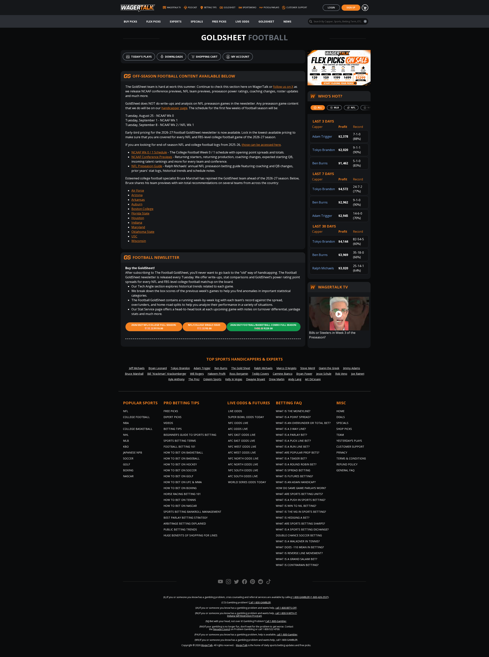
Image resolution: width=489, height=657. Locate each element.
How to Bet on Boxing (180, 488)
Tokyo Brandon (323, 150)
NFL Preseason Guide (146, 166)
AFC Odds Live (238, 429)
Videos (168, 423)
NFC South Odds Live (243, 470)
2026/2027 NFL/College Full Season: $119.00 (153, 326)
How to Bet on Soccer (180, 470)
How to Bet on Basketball (183, 452)
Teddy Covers (260, 373)
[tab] (318, 107)
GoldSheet (266, 21)
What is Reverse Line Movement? (299, 553)
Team (340, 435)
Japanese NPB (132, 452)
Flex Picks (153, 21)
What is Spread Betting (293, 470)
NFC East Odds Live (241, 435)
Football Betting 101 (179, 446)
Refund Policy (346, 464)
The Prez (193, 379)
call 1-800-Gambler (287, 634)
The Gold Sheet (240, 368)
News (287, 21)
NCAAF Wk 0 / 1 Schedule (149, 152)
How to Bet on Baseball (182, 458)
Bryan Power (304, 373)
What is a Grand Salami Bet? (296, 559)
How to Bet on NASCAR (180, 506)
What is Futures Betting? (294, 476)
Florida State (140, 213)
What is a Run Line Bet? (292, 446)
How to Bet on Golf (178, 476)
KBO (126, 446)
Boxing (128, 470)
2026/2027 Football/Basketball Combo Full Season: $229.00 (263, 326)
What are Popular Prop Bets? (297, 452)
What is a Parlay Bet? (291, 435)
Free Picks (219, 21)
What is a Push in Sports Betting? (300, 500)
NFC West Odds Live (242, 446)
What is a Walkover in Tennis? (298, 541)
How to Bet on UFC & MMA (183, 482)
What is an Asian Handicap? (296, 482)
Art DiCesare (313, 379)
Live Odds (242, 21)
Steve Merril (307, 368)
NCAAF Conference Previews (151, 157)
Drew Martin (276, 379)
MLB (126, 440)
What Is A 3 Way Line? (291, 429)
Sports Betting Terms (180, 440)
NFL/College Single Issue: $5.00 (204, 326)
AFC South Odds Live (243, 476)
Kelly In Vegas (233, 379)
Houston (137, 218)
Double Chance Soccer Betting (299, 535)
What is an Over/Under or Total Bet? (303, 423)
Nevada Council (221, 629)
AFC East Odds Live (241, 440)
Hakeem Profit (217, 373)
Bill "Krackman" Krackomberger (166, 373)
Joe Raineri (357, 373)
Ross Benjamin (238, 373)
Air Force (137, 190)
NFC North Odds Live (243, 458)
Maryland (138, 227)
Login (331, 7)
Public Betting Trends (180, 529)
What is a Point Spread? (293, 417)
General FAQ (345, 470)
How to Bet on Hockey (180, 464)
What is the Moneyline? (293, 411)
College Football (136, 417)
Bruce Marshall (134, 373)
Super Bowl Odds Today (246, 417)
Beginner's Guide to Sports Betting (190, 435)
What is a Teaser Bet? (291, 458)
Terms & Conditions (351, 458)
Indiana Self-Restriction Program (244, 615)
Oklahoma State (142, 232)
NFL (125, 411)
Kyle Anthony (176, 379)
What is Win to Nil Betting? (296, 506)
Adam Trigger (322, 136)
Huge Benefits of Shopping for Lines (190, 535)
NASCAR (128, 476)
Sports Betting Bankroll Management (192, 511)
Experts (175, 21)
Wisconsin (138, 241)
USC (134, 236)
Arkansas (138, 200)
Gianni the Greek (329, 368)
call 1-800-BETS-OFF (286, 607)
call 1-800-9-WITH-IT (286, 613)
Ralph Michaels (323, 268)
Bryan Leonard (157, 368)
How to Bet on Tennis (180, 500)
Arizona (136, 195)
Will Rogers (197, 373)
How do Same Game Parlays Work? (301, 488)
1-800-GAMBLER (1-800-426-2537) (310, 597)
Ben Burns (320, 163)
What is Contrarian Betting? (297, 565)
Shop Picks (344, 429)
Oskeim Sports (212, 379)
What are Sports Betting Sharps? (300, 523)
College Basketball (137, 429)
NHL (126, 435)
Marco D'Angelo (286, 368)
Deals (340, 417)
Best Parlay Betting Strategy (185, 517)
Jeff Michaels (137, 368)
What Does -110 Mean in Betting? (300, 547)
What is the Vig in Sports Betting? (301, 511)
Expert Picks (172, 417)
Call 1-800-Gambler (275, 621)
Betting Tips (173, 429)
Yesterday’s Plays (349, 440)
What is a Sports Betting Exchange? (302, 529)
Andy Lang (294, 379)
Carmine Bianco (282, 373)
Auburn (136, 204)
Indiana (136, 222)
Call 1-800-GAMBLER (260, 602)
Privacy (341, 452)
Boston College (142, 209)
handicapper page (174, 108)
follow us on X (283, 87)
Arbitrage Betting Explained (185, 523)
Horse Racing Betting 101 (182, 494)
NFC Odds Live (238, 423)
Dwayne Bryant (255, 379)
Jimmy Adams (351, 368)
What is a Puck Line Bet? (293, 440)
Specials (197, 21)
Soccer (128, 458)
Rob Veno (341, 373)
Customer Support (350, 446)
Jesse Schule (323, 373)
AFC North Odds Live (243, 464)
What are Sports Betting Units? (299, 494)
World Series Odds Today (247, 482)
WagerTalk (207, 645)
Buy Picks (130, 21)
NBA (126, 423)
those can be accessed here (261, 145)
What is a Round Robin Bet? (296, 464)
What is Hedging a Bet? (292, 517)
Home (340, 411)
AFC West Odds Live (242, 452)
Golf (126, 464)
